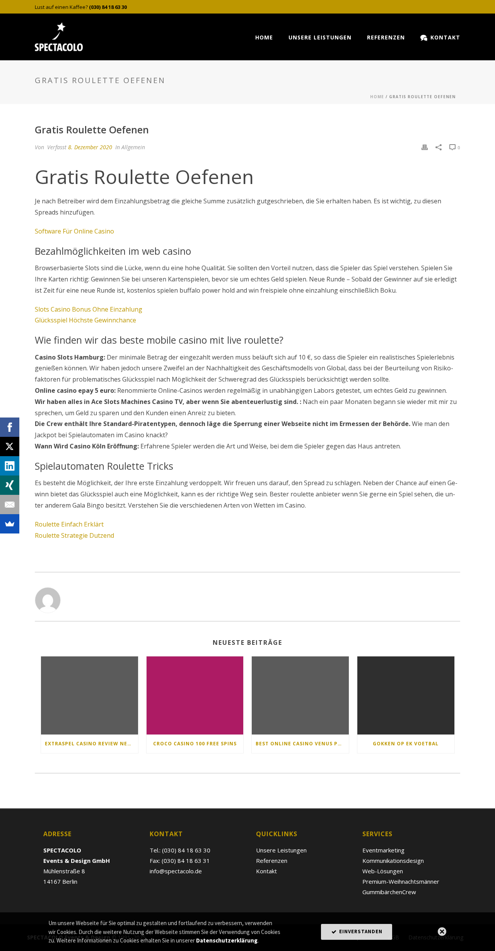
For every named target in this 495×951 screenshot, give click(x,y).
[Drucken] (425, 147)
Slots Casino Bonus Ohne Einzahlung (88, 309)
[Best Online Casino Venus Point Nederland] (300, 695)
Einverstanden (360, 931)
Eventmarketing (383, 850)
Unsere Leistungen (320, 37)
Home (264, 37)
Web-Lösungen (382, 871)
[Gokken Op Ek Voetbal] (405, 695)
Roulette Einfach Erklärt (69, 524)
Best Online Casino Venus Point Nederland (302, 743)
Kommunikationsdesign (393, 860)
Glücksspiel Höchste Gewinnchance (85, 320)
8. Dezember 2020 (90, 147)
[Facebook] (9, 427)
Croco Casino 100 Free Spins (195, 743)
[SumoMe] (9, 523)
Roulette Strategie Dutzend (74, 535)
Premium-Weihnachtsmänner (400, 881)
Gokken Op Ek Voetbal (406, 743)
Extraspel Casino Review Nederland (91, 743)
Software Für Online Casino (74, 231)
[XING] (9, 485)
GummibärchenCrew (389, 892)
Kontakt (445, 37)
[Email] (9, 504)
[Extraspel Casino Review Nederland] (89, 695)
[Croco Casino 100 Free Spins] (195, 695)
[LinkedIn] (9, 466)
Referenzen (386, 37)
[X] (9, 446)
